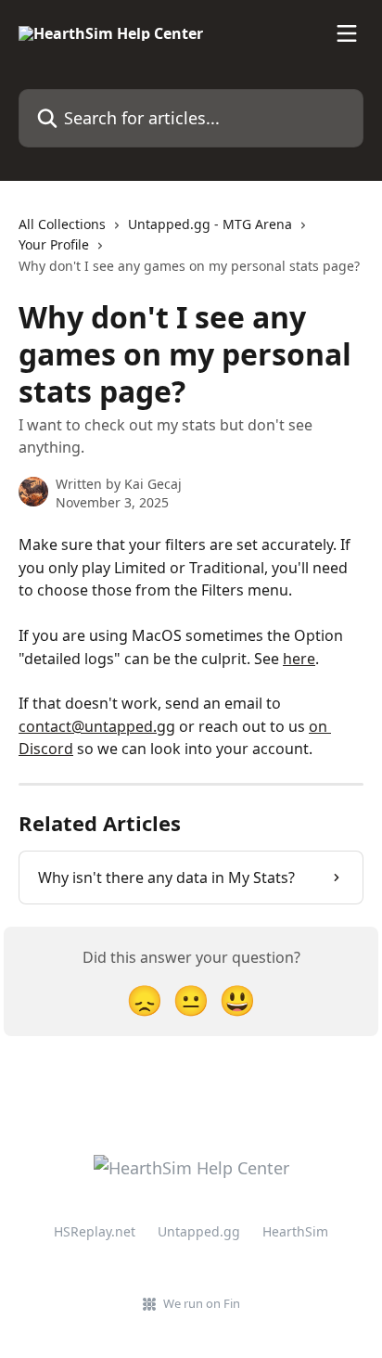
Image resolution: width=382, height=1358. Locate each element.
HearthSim (295, 1231)
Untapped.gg (199, 1231)
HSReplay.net (94, 1231)
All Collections (62, 224)
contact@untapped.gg (97, 726)
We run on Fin (201, 1303)
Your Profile (54, 244)
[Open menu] (346, 33)
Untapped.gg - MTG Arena (210, 224)
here (299, 658)
